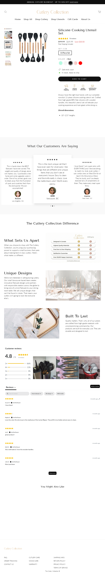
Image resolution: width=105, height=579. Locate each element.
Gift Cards (73, 19)
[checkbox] (60, 393)
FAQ (5, 557)
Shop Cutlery (41, 19)
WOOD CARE (33, 561)
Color (64, 59)
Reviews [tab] (11, 387)
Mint (61, 63)
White (66, 63)
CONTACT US (9, 564)
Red (80, 63)
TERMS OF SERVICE (61, 568)
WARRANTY (33, 564)
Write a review (95, 386)
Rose (75, 63)
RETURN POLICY (59, 561)
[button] (18, 363)
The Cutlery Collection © (52, 571)
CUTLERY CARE (34, 557)
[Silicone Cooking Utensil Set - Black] (15, 528)
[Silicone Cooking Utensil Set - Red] (21, 528)
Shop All (28, 19)
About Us (85, 19)
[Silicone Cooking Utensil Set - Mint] (10, 528)
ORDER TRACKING (10, 561)
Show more (52, 473)
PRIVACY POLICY (59, 564)
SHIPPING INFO (59, 557)
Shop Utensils (58, 19)
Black (70, 63)
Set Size (62, 49)
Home (18, 19)
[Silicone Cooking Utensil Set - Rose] (18, 528)
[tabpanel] (52, 434)
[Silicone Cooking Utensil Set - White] (13, 528)
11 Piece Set (65, 53)
